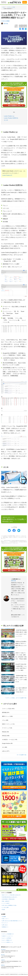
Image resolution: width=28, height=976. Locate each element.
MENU (24, 2)
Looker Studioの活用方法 (11, 118)
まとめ (6, 120)
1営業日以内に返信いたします (13, 519)
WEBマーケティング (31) (8, 724)
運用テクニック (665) (7, 716)
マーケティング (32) (7, 728)
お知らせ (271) (5, 751)
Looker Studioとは (9, 116)
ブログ (3, 7)
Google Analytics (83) (7, 743)
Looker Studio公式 (7, 175)
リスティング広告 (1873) (8, 708)
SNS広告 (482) (5, 735)
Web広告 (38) (5, 731)
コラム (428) (5, 720)
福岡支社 (3, 965)
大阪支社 (3, 959)
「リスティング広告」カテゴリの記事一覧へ (15, 698)
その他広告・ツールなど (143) (9, 739)
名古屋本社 (3, 949)
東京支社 (3, 954)
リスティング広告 (11, 7)
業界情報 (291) (5, 712)
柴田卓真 (6, 23)
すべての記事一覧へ (22, 754)
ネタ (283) (4, 747)
